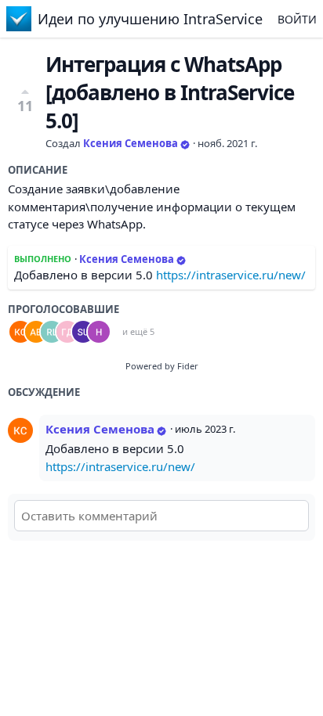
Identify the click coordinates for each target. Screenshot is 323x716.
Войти (297, 19)
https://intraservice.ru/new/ (231, 274)
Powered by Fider (161, 366)
